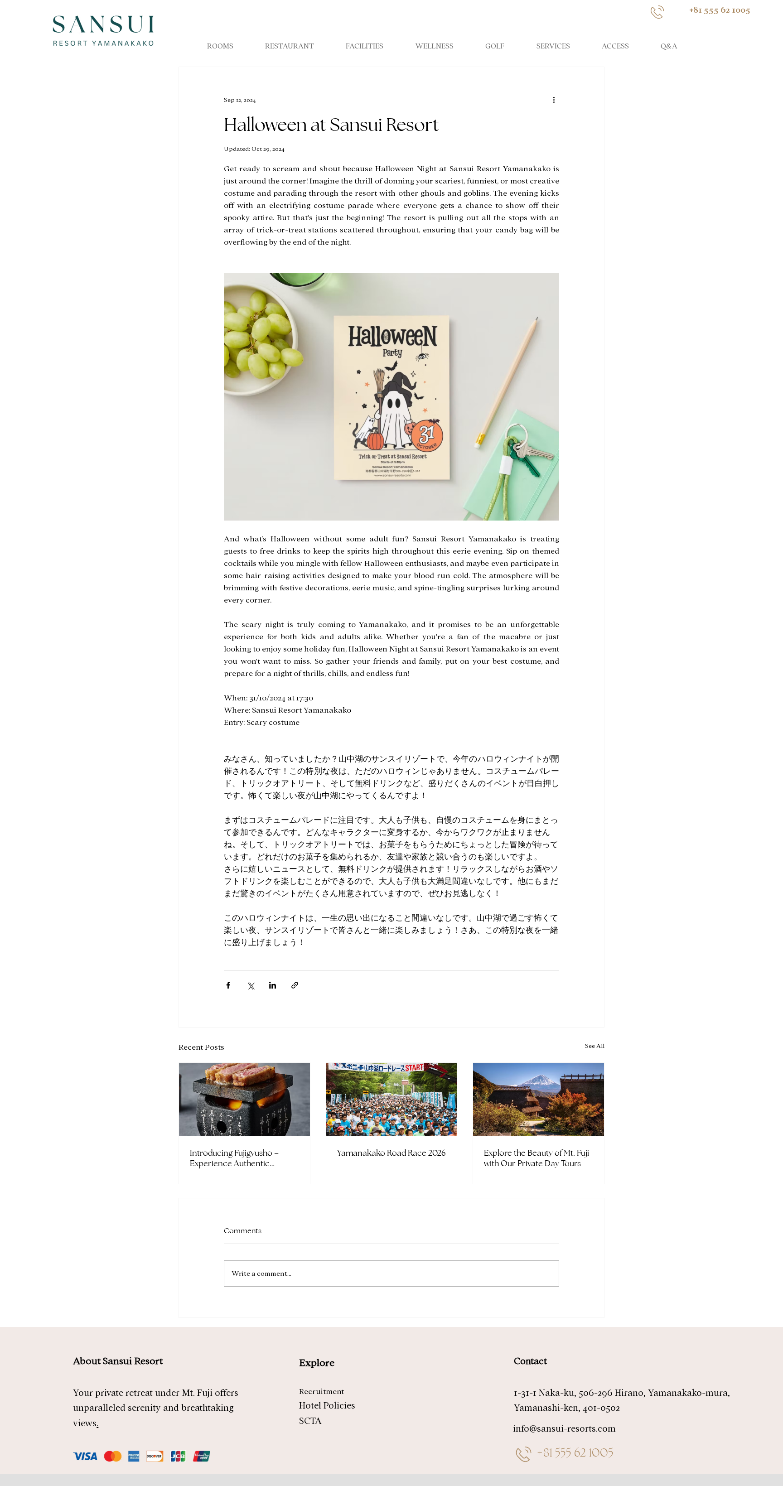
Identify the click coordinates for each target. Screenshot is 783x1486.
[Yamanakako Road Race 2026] (391, 1099)
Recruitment (321, 1391)
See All (594, 1046)
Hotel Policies (327, 1405)
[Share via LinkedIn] (272, 985)
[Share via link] (294, 985)
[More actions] (553, 99)
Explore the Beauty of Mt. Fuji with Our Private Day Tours (536, 1158)
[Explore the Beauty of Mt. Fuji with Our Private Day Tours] (538, 1099)
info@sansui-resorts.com (564, 1428)
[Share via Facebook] (228, 985)
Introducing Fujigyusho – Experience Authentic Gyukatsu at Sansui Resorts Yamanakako (239, 1158)
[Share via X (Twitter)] (250, 985)
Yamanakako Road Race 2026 (391, 1153)
